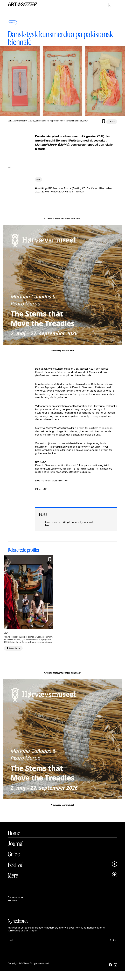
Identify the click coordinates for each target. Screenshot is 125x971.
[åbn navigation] (115, 5)
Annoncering (15, 897)
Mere (13, 875)
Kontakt (12, 900)
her (66, 480)
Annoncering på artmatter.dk (62, 351)
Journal (15, 843)
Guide (14, 854)
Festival (15, 864)
